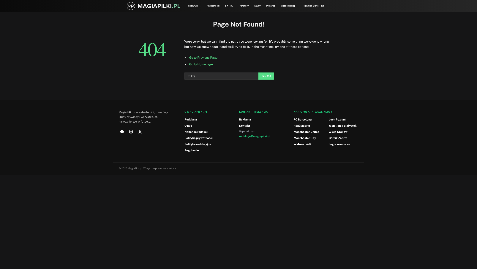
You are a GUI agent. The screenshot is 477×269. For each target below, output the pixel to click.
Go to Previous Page (203, 57)
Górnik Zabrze (338, 138)
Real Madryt (302, 125)
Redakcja (190, 119)
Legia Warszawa (339, 144)
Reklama (245, 119)
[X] (140, 131)
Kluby (257, 5)
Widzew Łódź (302, 144)
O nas (188, 125)
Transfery (243, 5)
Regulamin (191, 150)
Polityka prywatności (198, 138)
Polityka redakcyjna (197, 144)
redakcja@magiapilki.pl (254, 136)
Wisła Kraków (338, 131)
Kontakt (244, 125)
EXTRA (229, 5)
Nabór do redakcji (196, 131)
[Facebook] (122, 131)
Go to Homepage (201, 64)
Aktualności (213, 5)
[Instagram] (131, 131)
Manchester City (305, 138)
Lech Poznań (337, 119)
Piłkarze (270, 5)
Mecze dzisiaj (288, 5)
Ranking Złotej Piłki (314, 5)
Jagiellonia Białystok (343, 125)
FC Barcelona (303, 119)
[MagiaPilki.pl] (153, 6)
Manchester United (306, 131)
